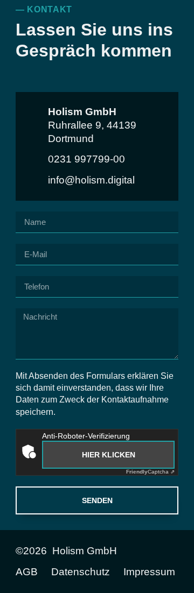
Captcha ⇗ (150, 472)
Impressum (149, 572)
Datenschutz (80, 572)
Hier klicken (108, 454)
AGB (27, 572)
